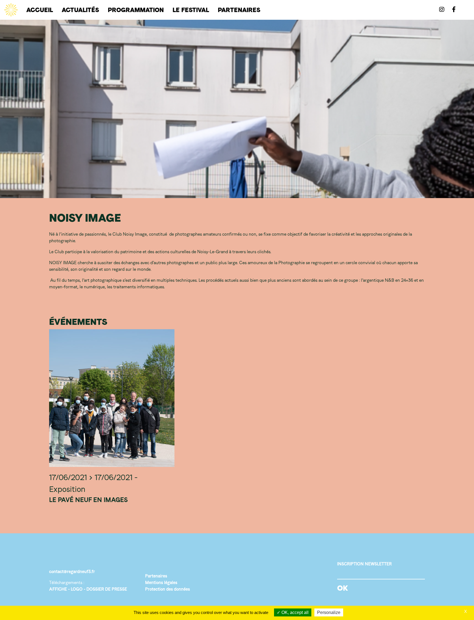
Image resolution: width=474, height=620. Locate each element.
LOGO (77, 589)
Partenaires (156, 576)
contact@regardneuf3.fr (72, 571)
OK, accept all (294, 612)
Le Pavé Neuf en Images (88, 500)
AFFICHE (58, 589)
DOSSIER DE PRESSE (106, 589)
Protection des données (167, 589)
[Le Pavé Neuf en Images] (111, 398)
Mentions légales (161, 582)
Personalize (328, 612)
